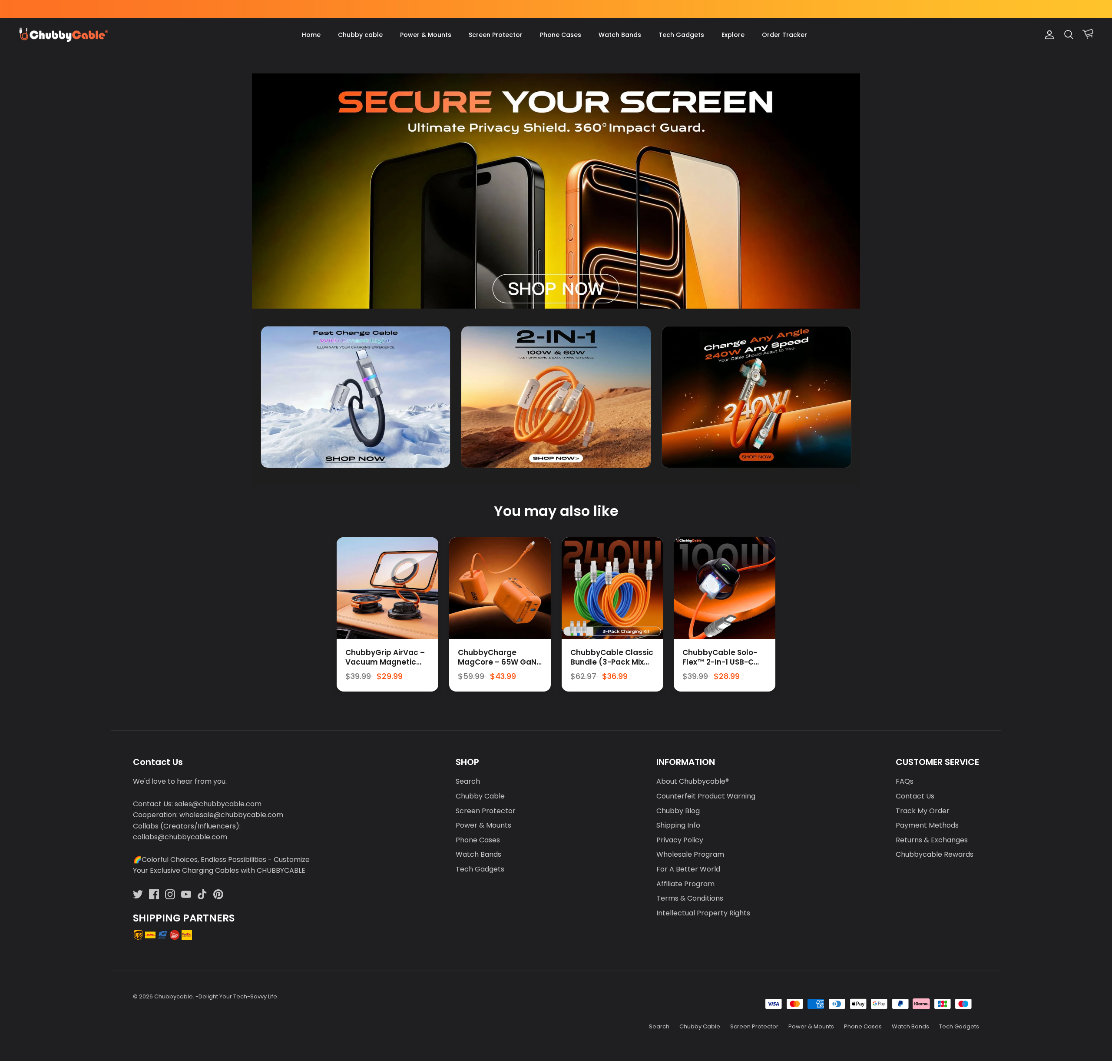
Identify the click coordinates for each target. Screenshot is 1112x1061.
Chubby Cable (480, 796)
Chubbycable (173, 996)
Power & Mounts (425, 34)
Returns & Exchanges (932, 840)
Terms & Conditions (689, 898)
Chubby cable (360, 34)
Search (468, 781)
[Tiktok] (202, 894)
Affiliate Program (685, 884)
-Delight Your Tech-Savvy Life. (236, 996)
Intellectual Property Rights (703, 913)
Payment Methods (927, 825)
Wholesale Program (690, 854)
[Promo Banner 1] (355, 397)
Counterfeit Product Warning (705, 796)
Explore (733, 34)
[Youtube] (186, 894)
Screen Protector (496, 34)
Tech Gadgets (681, 34)
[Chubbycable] (63, 35)
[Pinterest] (218, 894)
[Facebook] (154, 894)
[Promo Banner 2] (556, 397)
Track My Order (923, 811)
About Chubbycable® (692, 781)
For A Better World (688, 869)
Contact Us (915, 796)
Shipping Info (678, 825)
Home (311, 34)
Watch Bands (620, 34)
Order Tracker (784, 34)
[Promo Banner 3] (756, 397)
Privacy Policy (679, 840)
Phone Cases (560, 34)
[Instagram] (170, 894)
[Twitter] (138, 894)
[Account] (1048, 35)
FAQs (904, 781)
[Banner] (556, 191)
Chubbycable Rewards (934, 854)
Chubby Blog (678, 811)
